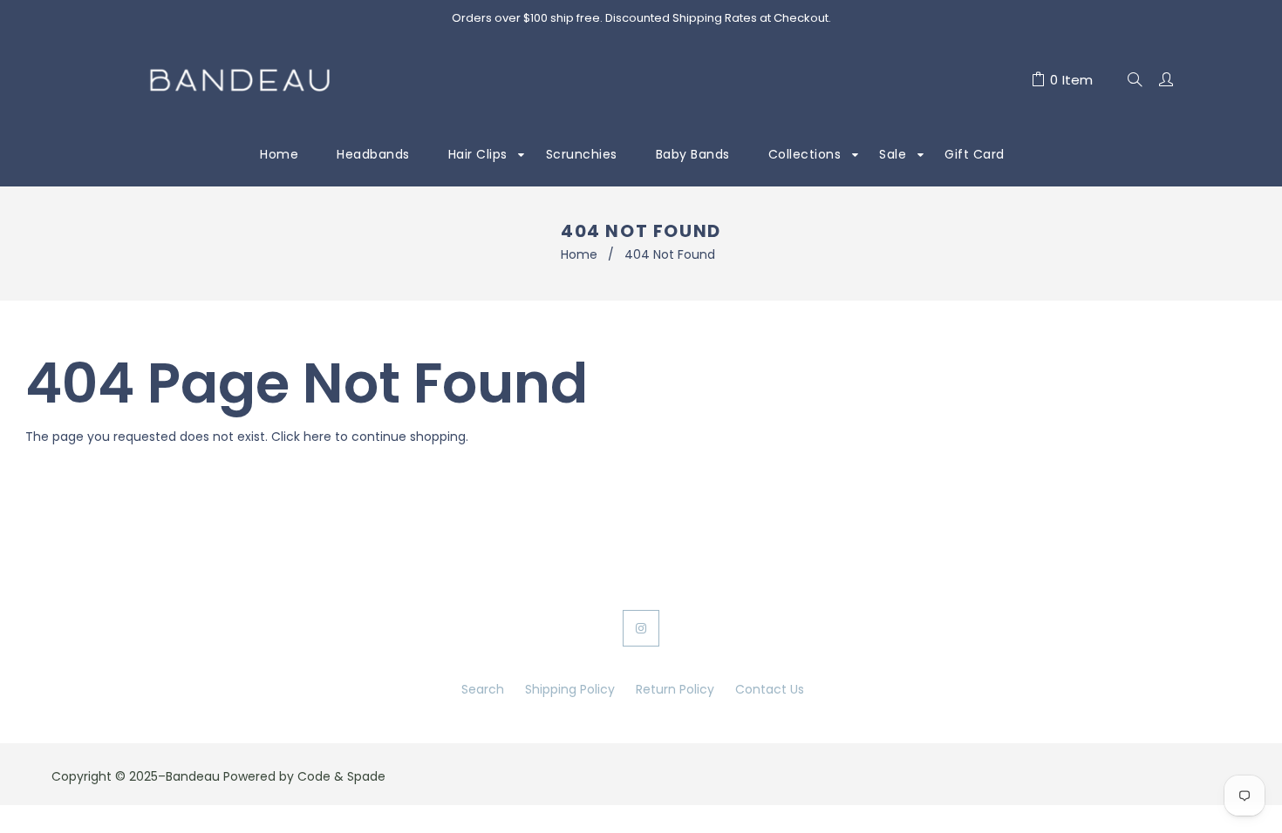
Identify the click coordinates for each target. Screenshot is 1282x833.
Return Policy (675, 689)
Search (482, 689)
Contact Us (769, 689)
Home (579, 254)
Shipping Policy (570, 689)
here (317, 436)
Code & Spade (341, 776)
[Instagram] (641, 628)
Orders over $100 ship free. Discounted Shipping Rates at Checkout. (641, 18)
